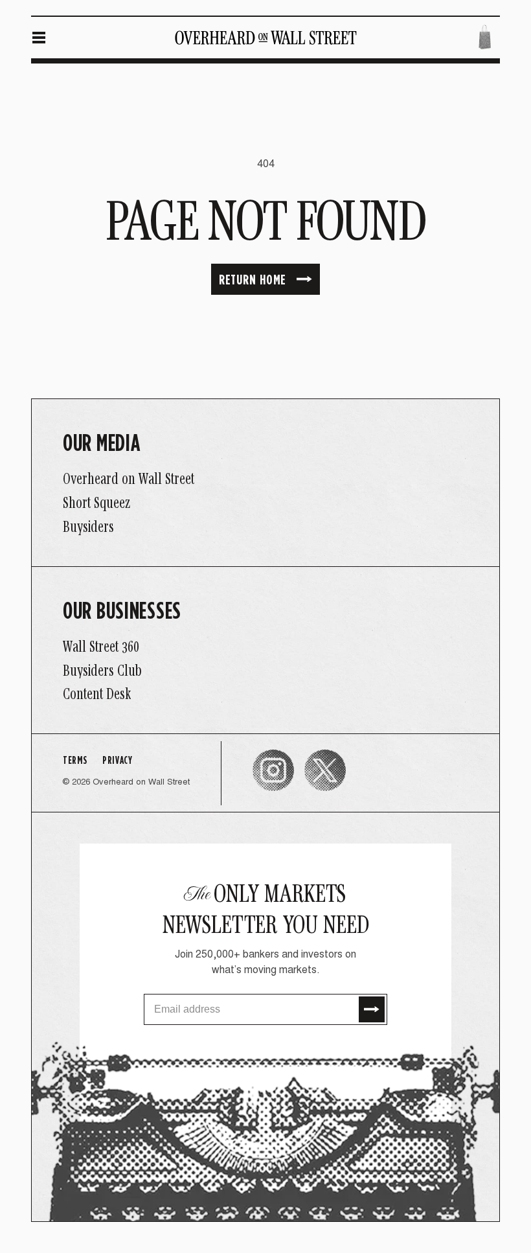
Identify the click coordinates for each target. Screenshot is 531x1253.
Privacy (117, 760)
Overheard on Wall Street (141, 783)
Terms (75, 760)
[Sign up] (371, 1009)
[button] (39, 37)
